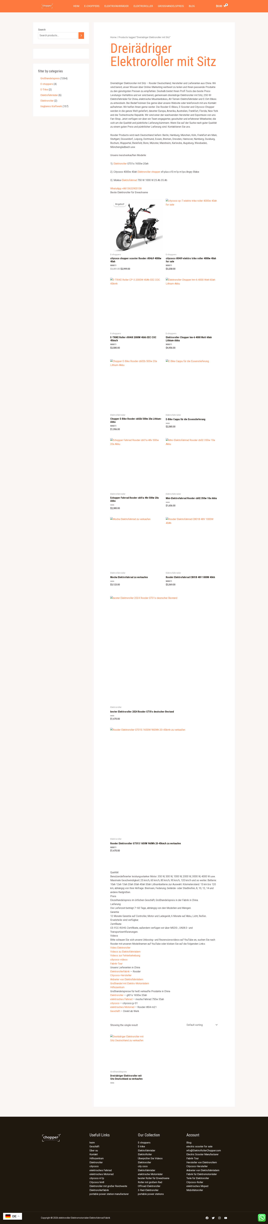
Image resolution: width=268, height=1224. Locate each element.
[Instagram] (219, 1218)
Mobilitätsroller (194, 1190)
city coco (143, 1166)
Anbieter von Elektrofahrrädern (126, 979)
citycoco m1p (96, 1178)
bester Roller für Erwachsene (153, 1178)
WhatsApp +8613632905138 (126, 188)
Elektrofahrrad (129, 180)
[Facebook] (207, 1218)
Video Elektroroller (120, 947)
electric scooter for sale (199, 1146)
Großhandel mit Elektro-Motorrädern (129, 983)
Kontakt (93, 1154)
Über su (93, 1150)
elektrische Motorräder (150, 1174)
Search (42, 29)
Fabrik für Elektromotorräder (201, 1174)
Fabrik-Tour (116, 963)
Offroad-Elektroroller (149, 1186)
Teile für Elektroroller (197, 1178)
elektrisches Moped (197, 1186)
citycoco (114, 1003)
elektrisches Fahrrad (121, 999)
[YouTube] (225, 1218)
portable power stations (151, 1194)
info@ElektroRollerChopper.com (203, 1150)
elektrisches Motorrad (122, 1007)
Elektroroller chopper (149, 171)
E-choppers (91, 6)
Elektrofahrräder (116, 6)
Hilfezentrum (117, 987)
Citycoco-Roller (194, 1182)
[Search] (81, 35)
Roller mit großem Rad (150, 1182)
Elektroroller (143, 6)
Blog (192, 6)
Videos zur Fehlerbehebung (125, 955)
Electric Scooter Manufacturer (202, 1154)
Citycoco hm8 (96, 1182)
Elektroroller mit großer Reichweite (108, 1186)
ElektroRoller (145, 1154)
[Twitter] (213, 1218)
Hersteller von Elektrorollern (201, 1162)
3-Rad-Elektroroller (148, 1190)
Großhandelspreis (171, 6)
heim (76, 6)
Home (113, 37)
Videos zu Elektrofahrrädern (125, 951)
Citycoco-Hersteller (121, 975)
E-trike (141, 1146)
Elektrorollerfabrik (120, 971)
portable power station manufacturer (109, 1194)
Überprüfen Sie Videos (150, 1158)
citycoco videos (118, 959)
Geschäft (115, 1011)
